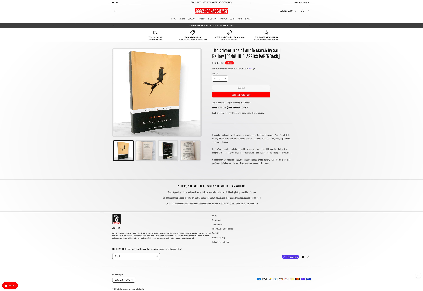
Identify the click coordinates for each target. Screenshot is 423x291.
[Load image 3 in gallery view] (168, 150)
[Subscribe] (157, 256)
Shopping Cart (217, 224)
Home (214, 215)
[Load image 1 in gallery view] (123, 150)
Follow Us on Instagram (220, 242)
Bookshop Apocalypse (124, 289)
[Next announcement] (250, 2)
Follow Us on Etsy (218, 237)
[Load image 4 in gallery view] (190, 150)
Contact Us (216, 233)
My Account (216, 219)
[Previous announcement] (172, 2)
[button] (115, 11)
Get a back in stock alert (241, 94)
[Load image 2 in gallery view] (145, 150)
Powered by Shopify (138, 289)
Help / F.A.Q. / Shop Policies (222, 228)
